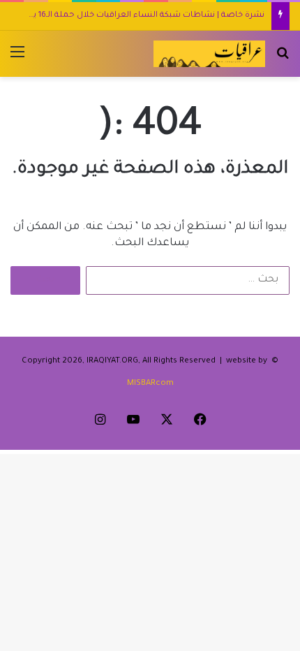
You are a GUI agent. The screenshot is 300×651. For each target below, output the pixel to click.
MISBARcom (150, 383)
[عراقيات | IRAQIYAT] (209, 54)
